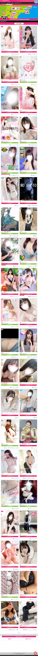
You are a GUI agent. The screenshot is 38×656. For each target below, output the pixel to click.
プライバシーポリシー (20, 654)
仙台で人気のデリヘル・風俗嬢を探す (6, 1)
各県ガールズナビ (28, 638)
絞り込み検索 (19, 23)
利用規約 (16, 654)
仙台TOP (9, 638)
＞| (34, 634)
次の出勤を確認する (28, 82)
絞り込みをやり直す (19, 636)
